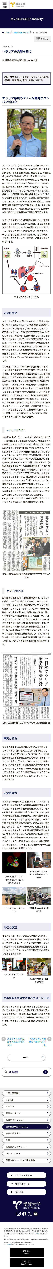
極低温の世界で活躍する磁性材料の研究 (15, 1042)
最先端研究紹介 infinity (21, 32)
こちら (37, 1233)
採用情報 (19, 1192)
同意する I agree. (26, 1252)
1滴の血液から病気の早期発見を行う (37, 1042)
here (9, 1244)
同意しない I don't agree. (26, 1262)
